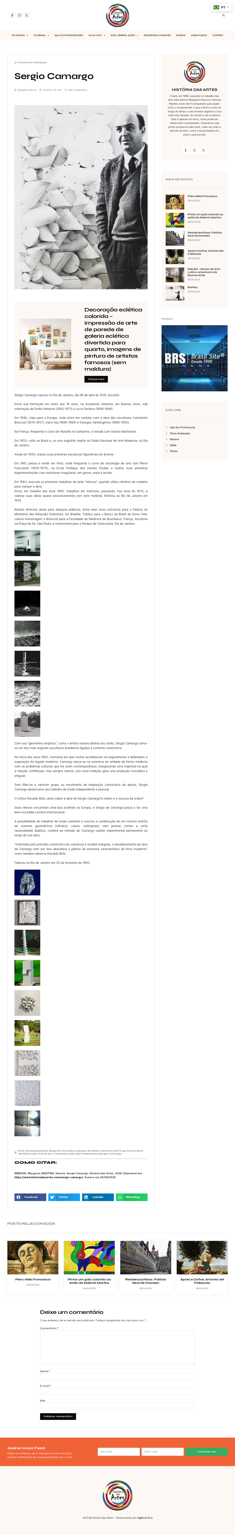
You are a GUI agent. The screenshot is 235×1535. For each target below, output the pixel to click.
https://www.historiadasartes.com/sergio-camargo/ (48, 1177)
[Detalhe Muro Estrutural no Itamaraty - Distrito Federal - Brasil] (27, 705)
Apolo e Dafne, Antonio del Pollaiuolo (202, 1281)
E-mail (45, 1385)
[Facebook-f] (12, 15)
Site (42, 1400)
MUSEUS (180, 35)
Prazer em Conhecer (52, 1153)
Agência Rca (144, 1517)
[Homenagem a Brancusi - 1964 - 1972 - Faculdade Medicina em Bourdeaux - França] (27, 675)
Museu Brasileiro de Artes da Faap (102, 1150)
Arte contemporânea (33, 1150)
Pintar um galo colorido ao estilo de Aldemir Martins (205, 216)
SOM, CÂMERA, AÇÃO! (123, 35)
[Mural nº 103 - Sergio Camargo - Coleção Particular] (27, 924)
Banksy (193, 287)
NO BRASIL (40, 35)
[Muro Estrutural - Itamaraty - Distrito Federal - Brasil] (27, 645)
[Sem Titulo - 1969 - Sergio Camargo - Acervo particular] (27, 1105)
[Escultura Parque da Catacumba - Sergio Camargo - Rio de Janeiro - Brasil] (27, 615)
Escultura (70, 1150)
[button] (223, 15)
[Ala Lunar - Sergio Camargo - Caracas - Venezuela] (27, 736)
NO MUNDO (18, 35)
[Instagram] (19, 15)
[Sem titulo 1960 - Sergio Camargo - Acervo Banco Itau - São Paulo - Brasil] (27, 1075)
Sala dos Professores (83, 1153)
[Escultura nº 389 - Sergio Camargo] (27, 954)
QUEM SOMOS (199, 35)
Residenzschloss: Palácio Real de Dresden (205, 234)
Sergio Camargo (110, 1153)
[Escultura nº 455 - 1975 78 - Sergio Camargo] (27, 984)
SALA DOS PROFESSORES (69, 35)
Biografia (55, 1150)
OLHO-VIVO (95, 35)
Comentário (49, 1328)
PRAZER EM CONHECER (157, 35)
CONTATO (217, 35)
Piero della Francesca (202, 196)
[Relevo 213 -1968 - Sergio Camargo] (27, 1015)
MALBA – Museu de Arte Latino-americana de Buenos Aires (204, 272)
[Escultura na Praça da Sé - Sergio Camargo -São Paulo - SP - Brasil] (27, 585)
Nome (45, 1371)
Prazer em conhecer (32, 62)
